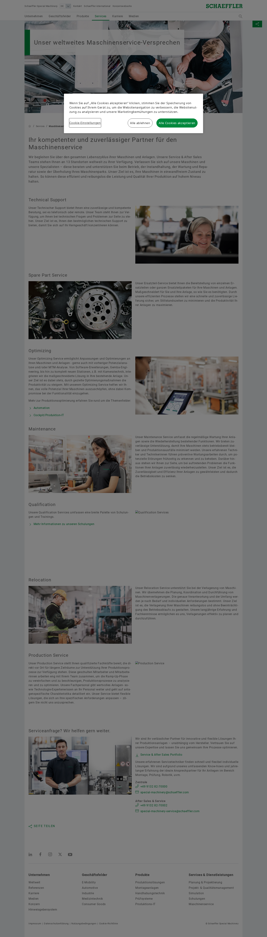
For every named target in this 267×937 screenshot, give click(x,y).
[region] (133, 113)
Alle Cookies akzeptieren (177, 123)
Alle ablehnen (140, 123)
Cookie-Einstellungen (85, 123)
